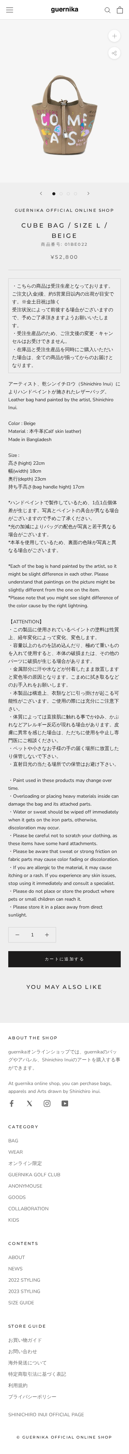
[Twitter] (29, 1103)
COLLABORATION (28, 1208)
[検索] (108, 10)
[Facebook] (11, 1103)
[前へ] (41, 193)
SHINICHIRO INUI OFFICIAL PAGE (46, 1414)
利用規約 (18, 1385)
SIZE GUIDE (21, 1303)
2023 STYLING (24, 1291)
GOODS (17, 1197)
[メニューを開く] (9, 9)
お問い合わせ (22, 1351)
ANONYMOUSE (25, 1186)
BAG (13, 1141)
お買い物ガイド (25, 1340)
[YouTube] (65, 1103)
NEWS (15, 1269)
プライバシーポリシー (32, 1397)
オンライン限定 (25, 1163)
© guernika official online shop (64, 1437)
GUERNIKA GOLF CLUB (34, 1175)
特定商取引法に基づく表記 (37, 1374)
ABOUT (16, 1257)
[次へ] (88, 193)
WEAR (15, 1152)
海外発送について (27, 1363)
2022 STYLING (24, 1280)
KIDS (13, 1220)
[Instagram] (47, 1103)
